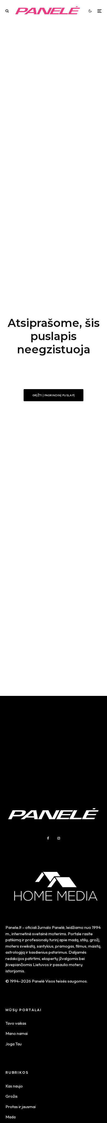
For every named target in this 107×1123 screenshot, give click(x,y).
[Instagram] (58, 838)
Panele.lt (13, 927)
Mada (10, 1116)
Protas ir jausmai (20, 1106)
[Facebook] (48, 838)
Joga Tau (13, 1043)
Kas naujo (14, 1086)
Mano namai (16, 1033)
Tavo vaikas (15, 1023)
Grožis (11, 1096)
